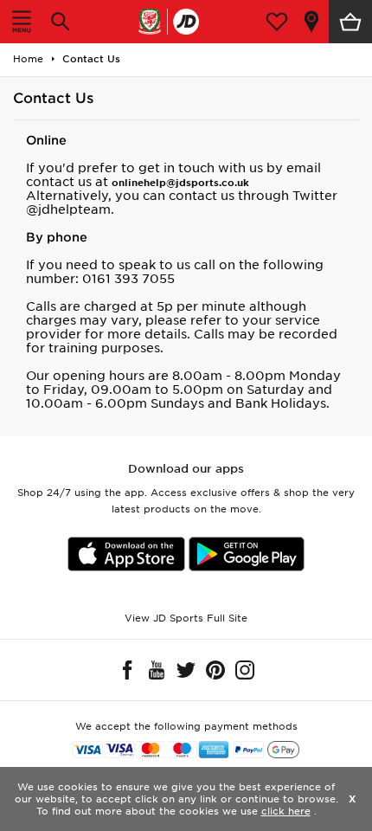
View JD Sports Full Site (186, 618)
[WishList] (277, 21)
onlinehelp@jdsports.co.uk (180, 183)
